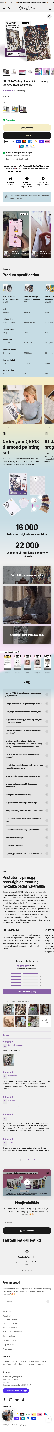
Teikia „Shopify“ (21, 1425)
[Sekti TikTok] (23, 1399)
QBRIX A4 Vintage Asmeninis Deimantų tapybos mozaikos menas (32, 298)
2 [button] (24, 1159)
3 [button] (28, 1159)
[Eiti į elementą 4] (30, 72)
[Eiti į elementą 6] (46, 72)
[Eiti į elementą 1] (6, 72)
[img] (8, 1042)
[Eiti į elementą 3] (22, 73)
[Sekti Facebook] (4, 1399)
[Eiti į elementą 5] (38, 72)
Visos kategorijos (9, 1340)
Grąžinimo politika (10, 1327)
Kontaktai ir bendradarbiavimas (10, 1317)
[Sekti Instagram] (10, 1399)
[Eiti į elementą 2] (14, 72)
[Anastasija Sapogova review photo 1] (9, 1060)
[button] (8, 90)
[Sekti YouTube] (17, 1399)
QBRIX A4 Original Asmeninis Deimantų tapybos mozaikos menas (11, 298)
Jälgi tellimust (8, 1345)
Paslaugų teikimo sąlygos (12, 1332)
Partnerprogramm (9, 1349)
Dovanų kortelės (9, 1336)
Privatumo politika (10, 1323)
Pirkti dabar (27, 135)
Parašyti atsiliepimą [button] (27, 991)
